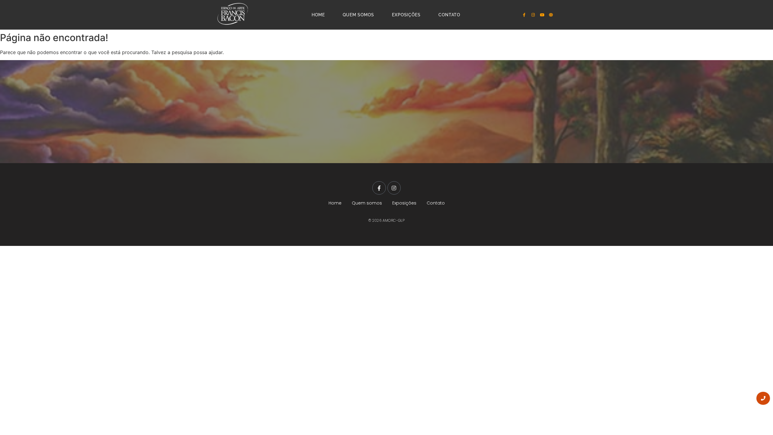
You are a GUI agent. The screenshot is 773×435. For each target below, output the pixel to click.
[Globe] (550, 14)
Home (318, 14)
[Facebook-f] (524, 14)
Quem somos (358, 14)
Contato (449, 14)
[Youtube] (541, 14)
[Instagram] (533, 14)
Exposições (406, 14)
